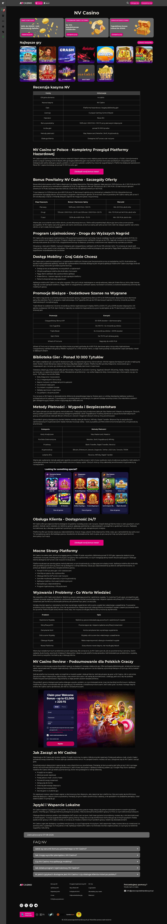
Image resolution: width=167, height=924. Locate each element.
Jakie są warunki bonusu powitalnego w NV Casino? (61, 849)
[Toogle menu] (3, 3)
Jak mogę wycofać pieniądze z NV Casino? (56, 855)
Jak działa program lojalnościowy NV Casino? (57, 868)
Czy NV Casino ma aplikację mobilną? (53, 861)
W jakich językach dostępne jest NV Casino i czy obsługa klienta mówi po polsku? (75, 874)
